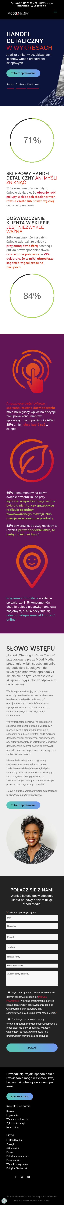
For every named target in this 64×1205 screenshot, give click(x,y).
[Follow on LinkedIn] (8, 1177)
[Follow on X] (21, 1177)
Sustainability (13, 1160)
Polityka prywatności (17, 1156)
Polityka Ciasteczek (16, 1168)
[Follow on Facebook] (15, 1177)
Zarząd (10, 1144)
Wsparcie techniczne (17, 1119)
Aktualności (12, 1148)
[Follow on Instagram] (28, 1177)
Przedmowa (21, 84)
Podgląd (10, 84)
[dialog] (4, 1201)
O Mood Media (14, 1140)
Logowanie (40, 5)
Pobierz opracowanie (23, 73)
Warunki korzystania (17, 1164)
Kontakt (10, 1111)
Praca (9, 1152)
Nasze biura (12, 1127)
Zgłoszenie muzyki (16, 1123)
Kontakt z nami (33, 84)
